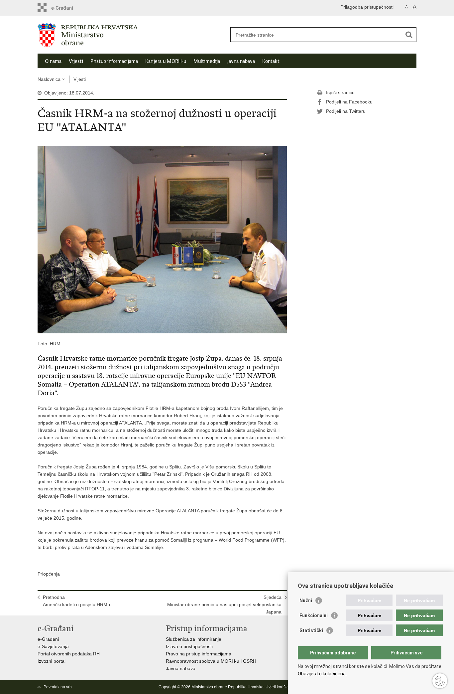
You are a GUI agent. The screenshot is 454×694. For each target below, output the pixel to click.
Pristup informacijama (114, 61)
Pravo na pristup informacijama (198, 653)
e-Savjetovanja (53, 646)
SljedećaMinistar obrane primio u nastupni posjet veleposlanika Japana (224, 604)
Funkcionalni (313, 615)
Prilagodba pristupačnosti (367, 7)
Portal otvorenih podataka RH (69, 653)
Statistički (311, 630)
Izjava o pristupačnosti (189, 646)
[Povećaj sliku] (162, 239)
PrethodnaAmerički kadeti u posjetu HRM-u (77, 601)
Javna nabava (241, 61)
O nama (53, 61)
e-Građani (48, 639)
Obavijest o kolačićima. (322, 673)
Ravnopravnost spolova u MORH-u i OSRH (211, 661)
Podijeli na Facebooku (349, 101)
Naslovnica (49, 79)
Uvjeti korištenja (280, 687)
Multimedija (206, 61)
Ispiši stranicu (340, 92)
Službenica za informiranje (193, 639)
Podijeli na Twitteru (346, 111)
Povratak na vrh (58, 687)
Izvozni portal (51, 661)
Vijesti (76, 61)
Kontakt (271, 61)
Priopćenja (49, 574)
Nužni (305, 600)
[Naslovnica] (132, 35)
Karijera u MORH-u (165, 61)
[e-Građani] (66, 7)
